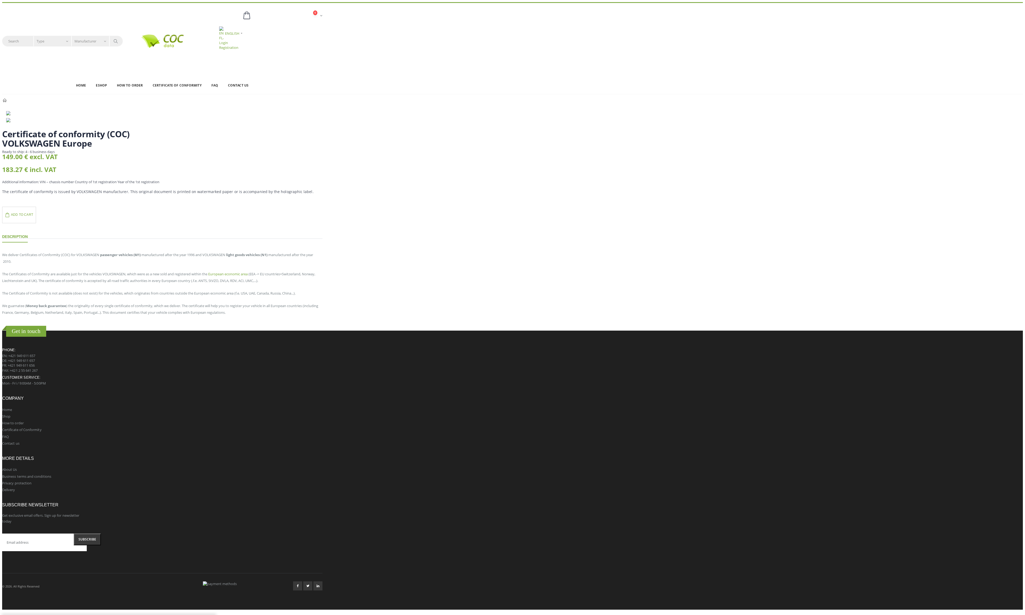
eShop (101, 85)
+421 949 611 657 (21, 355)
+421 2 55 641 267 (24, 370)
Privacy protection (16, 483)
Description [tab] (15, 236)
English (232, 33)
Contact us (238, 85)
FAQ (214, 85)
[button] (282, 15)
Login (223, 42)
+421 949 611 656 (21, 365)
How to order (130, 85)
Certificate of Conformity (177, 85)
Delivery (8, 489)
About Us (9, 469)
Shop (6, 416)
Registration (228, 47)
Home (81, 85)
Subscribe (87, 539)
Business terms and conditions (26, 476)
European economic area (228, 274)
